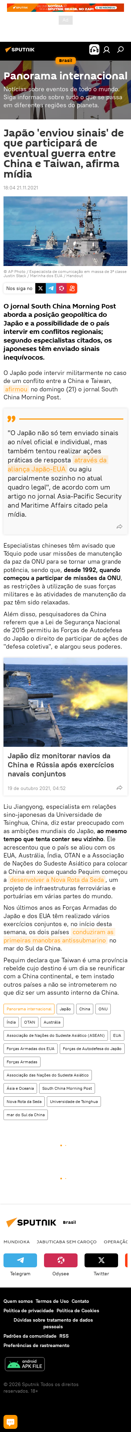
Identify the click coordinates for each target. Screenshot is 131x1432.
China (84, 1008)
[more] (119, 526)
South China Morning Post (67, 1088)
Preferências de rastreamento (36, 1345)
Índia (11, 1022)
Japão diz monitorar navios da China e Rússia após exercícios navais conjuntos (61, 764)
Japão (65, 1008)
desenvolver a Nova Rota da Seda (57, 880)
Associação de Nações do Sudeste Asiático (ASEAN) (56, 1035)
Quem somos (18, 1301)
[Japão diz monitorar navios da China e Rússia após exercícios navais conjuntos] (65, 702)
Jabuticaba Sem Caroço (67, 1241)
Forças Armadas (22, 1061)
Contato (80, 1301)
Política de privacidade (28, 1310)
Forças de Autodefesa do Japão (92, 1048)
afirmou (16, 389)
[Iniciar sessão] (107, 49)
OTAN (29, 1022)
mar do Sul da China (26, 1114)
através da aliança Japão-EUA (58, 464)
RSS (64, 1336)
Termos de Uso (52, 1301)
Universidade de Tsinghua (74, 1101)
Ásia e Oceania (20, 1088)
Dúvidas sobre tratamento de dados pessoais (53, 1323)
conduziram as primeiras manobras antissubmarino (59, 936)
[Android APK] (25, 1365)
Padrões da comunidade (30, 1336)
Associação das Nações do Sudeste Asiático (48, 1075)
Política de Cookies (78, 1310)
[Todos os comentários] (10, 1422)
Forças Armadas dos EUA (30, 1048)
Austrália (52, 1022)
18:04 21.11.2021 (20, 188)
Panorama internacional (29, 1008)
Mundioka (16, 1241)
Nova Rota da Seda (24, 1101)
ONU (103, 1008)
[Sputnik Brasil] (20, 52)
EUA (117, 1035)
